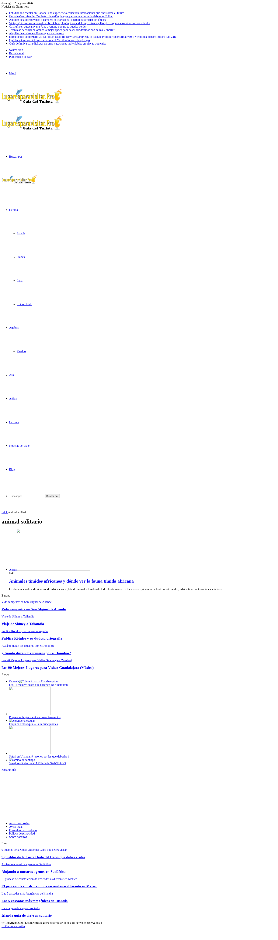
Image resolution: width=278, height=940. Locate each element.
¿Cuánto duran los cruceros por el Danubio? (36, 653)
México (21, 351)
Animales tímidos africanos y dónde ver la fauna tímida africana (71, 581)
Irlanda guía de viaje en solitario (27, 915)
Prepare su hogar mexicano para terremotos (35, 717)
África (13, 398)
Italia (20, 280)
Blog (12, 469)
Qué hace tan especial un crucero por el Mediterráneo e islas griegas (49, 40)
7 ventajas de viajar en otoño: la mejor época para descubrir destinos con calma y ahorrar (61, 30)
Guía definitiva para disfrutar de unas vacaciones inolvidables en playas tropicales (57, 43)
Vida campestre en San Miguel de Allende (34, 609)
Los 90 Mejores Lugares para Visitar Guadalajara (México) (48, 668)
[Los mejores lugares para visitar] (19, 183)
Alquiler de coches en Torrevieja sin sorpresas (36, 33)
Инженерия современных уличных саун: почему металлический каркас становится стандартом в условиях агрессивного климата (92, 36)
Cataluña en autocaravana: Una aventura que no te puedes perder (47, 26)
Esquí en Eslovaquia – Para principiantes (33, 724)
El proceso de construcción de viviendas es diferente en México (49, 886)
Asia (12, 374)
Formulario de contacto (23, 830)
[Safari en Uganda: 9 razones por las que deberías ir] (30, 753)
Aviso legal (16, 826)
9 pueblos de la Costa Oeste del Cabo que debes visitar (43, 857)
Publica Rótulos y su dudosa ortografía (32, 638)
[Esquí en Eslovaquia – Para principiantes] (22, 720)
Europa (13, 209)
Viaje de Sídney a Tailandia (23, 624)
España (21, 233)
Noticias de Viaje (19, 445)
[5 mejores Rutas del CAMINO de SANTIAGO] (22, 759)
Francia (21, 257)
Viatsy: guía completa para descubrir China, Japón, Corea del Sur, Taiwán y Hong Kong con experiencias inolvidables (79, 23)
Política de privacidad (22, 833)
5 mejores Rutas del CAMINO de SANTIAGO (37, 763)
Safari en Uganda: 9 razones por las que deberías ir (39, 756)
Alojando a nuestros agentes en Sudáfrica (34, 872)
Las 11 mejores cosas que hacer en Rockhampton (38, 684)
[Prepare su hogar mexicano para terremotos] (30, 713)
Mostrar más (9, 769)
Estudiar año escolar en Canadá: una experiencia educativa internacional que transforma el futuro (66, 13)
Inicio (5, 512)
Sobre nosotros (18, 836)
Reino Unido (24, 304)
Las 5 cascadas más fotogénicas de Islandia (35, 901)
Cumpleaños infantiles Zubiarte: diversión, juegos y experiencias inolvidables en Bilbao (61, 16)
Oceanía (14, 422)
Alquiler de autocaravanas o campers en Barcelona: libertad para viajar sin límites (57, 19)
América (14, 327)
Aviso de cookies (19, 823)
